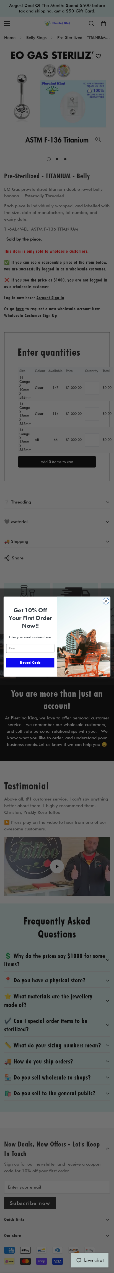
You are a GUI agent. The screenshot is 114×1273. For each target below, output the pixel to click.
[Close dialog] (106, 601)
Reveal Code (30, 662)
